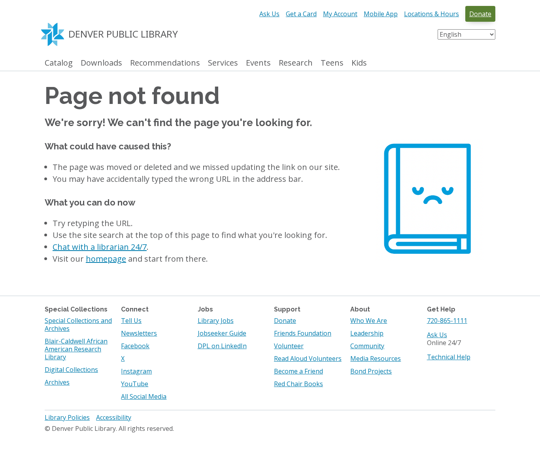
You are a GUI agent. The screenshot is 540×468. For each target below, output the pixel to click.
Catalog (59, 63)
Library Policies (67, 417)
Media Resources (375, 358)
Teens (332, 63)
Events (258, 63)
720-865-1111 (447, 320)
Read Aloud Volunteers (308, 358)
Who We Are (368, 320)
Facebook (135, 346)
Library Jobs (216, 320)
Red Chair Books (298, 383)
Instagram (136, 371)
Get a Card (301, 14)
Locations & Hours (431, 14)
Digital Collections (71, 369)
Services (223, 63)
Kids (359, 63)
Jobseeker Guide (222, 333)
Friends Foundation (302, 333)
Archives (57, 382)
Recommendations (165, 63)
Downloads (101, 63)
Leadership (366, 333)
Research (296, 63)
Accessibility (113, 417)
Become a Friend (298, 371)
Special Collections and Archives (78, 324)
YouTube (134, 383)
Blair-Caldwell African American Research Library (76, 349)
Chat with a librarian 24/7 (100, 247)
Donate (480, 14)
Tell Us (131, 320)
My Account (340, 14)
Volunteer (289, 346)
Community (367, 346)
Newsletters (139, 333)
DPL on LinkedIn (222, 346)
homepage (106, 258)
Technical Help (448, 357)
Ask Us (269, 14)
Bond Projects (371, 371)
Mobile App (381, 14)
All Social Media (143, 396)
